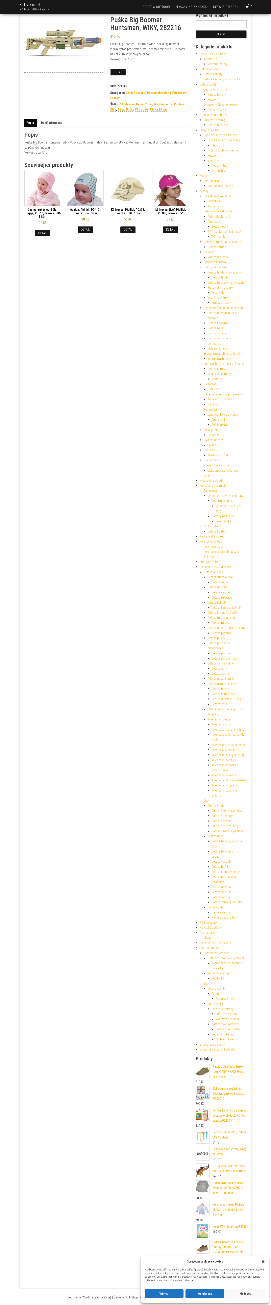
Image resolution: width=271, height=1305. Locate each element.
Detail (118, 72)
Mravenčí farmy (217, 64)
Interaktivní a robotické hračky (223, 353)
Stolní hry (213, 160)
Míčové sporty (216, 988)
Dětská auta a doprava (218, 211)
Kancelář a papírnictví (213, 485)
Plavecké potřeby (211, 927)
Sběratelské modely (220, 186)
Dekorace (214, 435)
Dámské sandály (222, 816)
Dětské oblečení (226, 7)
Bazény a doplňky (215, 120)
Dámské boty (216, 806)
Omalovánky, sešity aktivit (224, 414)
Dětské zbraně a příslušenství (167, 93)
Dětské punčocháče (224, 658)
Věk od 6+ (141, 109)
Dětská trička (219, 582)
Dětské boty (215, 836)
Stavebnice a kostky (216, 465)
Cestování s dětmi (215, 89)
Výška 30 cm (158, 109)
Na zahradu (211, 384)
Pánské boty (215, 907)
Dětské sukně (220, 673)
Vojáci (207, 475)
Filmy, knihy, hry (209, 130)
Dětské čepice (220, 592)
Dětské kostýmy (218, 323)
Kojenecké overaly (222, 760)
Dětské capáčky (221, 861)
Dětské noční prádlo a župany (226, 628)
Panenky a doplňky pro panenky (224, 394)
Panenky (213, 404)
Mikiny (207, 938)
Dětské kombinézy (223, 694)
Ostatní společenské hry (223, 150)
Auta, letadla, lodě (219, 216)
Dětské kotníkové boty (225, 872)
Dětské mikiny (220, 623)
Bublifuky (213, 389)
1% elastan (127, 104)
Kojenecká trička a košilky (227, 729)
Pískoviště (218, 293)
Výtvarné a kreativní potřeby (225, 496)
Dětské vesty (219, 704)
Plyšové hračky (213, 440)
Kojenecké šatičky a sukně (228, 780)
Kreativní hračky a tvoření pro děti (225, 364)
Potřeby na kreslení (223, 516)
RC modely (218, 237)
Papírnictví (210, 409)
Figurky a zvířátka (215, 262)
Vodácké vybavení (222, 1034)
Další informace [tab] (51, 123)
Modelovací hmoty (219, 374)
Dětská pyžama (221, 633)
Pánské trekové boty (224, 917)
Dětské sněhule (221, 892)
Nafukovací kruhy (226, 1014)
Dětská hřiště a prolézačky (224, 272)
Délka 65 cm (144, 104)
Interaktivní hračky (219, 359)
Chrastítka (214, 201)
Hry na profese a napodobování (223, 308)
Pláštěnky (217, 978)
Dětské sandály (221, 887)
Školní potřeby (213, 526)
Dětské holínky (220, 867)
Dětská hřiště (220, 277)
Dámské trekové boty (225, 826)
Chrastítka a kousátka (218, 196)
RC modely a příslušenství (224, 232)
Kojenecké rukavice (223, 775)
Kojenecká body (221, 724)
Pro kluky (209, 450)
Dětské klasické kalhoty (226, 608)
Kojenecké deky (213, 547)
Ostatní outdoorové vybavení (226, 958)
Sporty (208, 983)
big (121, 44)
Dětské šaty (219, 668)
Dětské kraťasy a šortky (223, 612)
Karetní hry (218, 171)
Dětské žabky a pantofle (226, 902)
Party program (213, 430)
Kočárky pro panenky (221, 399)
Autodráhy (214, 221)
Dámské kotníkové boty (226, 811)
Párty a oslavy (209, 923)
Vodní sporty (216, 1004)
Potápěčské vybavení (225, 1024)
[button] (263, 1262)
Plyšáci (212, 445)
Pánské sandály (221, 912)
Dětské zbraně (135, 93)
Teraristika (210, 59)
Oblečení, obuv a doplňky (215, 567)
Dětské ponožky (221, 653)
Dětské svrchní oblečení (223, 684)
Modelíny (217, 379)
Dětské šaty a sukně (221, 663)
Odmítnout (205, 1293)
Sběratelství (211, 181)
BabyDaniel (29, 4)
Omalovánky (219, 420)
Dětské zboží (208, 84)
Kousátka (213, 206)
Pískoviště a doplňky (221, 287)
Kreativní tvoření (221, 501)
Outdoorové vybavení (217, 953)
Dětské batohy (217, 94)
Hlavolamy (218, 145)
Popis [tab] (30, 123)
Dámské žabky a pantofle (227, 831)
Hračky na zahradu (191, 7)
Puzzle (212, 155)
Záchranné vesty (226, 1039)
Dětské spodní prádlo (221, 679)
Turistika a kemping (220, 973)
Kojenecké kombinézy (225, 750)
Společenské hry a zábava (220, 135)
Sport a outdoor (156, 7)
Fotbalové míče (225, 999)
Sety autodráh (220, 226)
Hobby (204, 176)
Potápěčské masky (227, 1029)
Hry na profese (217, 333)
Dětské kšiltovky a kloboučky (222, 79)
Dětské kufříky (217, 531)
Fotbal (215, 994)
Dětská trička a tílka (220, 577)
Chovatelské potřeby (213, 54)
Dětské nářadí (216, 328)
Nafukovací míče (218, 257)
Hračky (115, 98)
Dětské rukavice (221, 597)
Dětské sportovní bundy (226, 699)
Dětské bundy (220, 689)
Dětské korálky (217, 369)
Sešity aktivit (219, 425)
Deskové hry (219, 166)
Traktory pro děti (218, 455)
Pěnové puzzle (217, 110)
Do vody (209, 252)
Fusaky (212, 99)
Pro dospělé (207, 933)
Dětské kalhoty (213, 74)
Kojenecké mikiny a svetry (228, 755)
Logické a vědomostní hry (224, 140)
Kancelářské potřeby (213, 536)
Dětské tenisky (220, 897)
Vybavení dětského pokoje (220, 105)
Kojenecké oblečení (212, 541)
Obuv (207, 800)
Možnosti (246, 1293)
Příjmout (164, 1293)
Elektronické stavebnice (223, 470)
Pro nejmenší (212, 460)
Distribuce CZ (163, 104)
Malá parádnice (217, 348)
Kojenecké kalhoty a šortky (228, 745)
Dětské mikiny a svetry (222, 618)
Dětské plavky (216, 638)
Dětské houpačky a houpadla (226, 282)
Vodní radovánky (218, 298)
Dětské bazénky (218, 125)
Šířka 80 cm (125, 109)
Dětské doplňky (217, 587)
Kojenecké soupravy (224, 785)
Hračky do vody (221, 303)
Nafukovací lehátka (227, 1019)
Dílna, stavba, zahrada (214, 115)
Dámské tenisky (221, 821)
